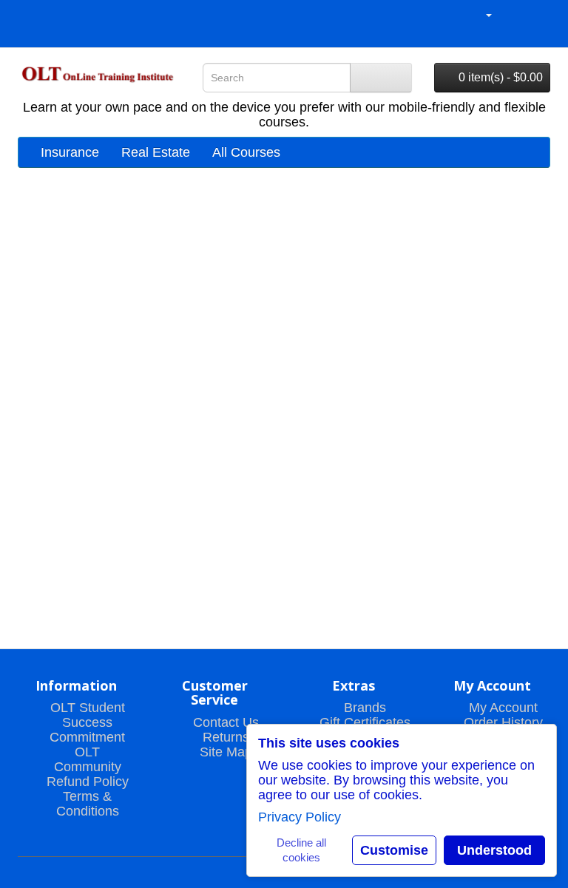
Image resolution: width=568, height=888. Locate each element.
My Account (503, 707)
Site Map (226, 752)
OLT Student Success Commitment (87, 722)
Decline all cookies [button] (301, 850)
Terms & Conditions (87, 803)
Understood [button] (494, 850)
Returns (226, 737)
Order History (503, 722)
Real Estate (155, 152)
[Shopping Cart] (518, 14)
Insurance (70, 152)
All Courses (246, 152)
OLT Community (87, 759)
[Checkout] (538, 14)
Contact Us (226, 722)
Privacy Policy (299, 817)
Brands (365, 707)
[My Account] (482, 14)
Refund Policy (88, 781)
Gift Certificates (365, 722)
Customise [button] (394, 850)
